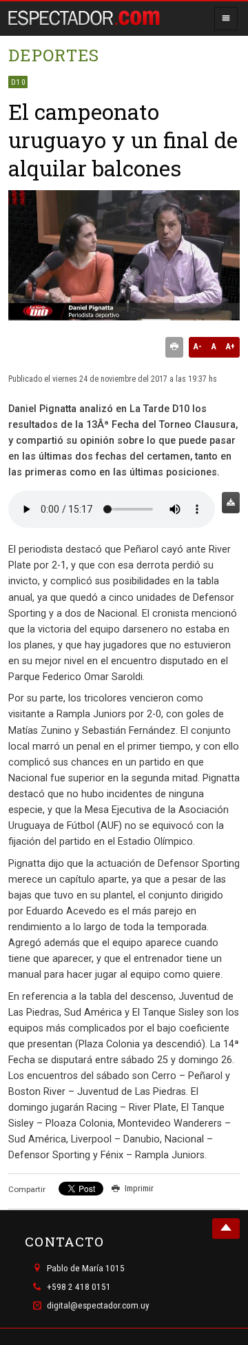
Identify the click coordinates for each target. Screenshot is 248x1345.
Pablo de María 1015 (86, 1268)
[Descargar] (231, 502)
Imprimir (139, 1188)
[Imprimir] (174, 347)
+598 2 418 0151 (79, 1287)
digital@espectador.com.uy (98, 1306)
